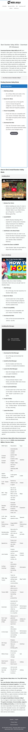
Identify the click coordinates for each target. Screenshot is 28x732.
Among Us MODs (11, 6)
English (16, 719)
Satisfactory (16, 8)
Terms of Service (14, 724)
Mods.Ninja (20, 729)
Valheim (11, 8)
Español (11, 719)
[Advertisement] (14, 25)
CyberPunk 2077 (22, 6)
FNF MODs (4, 6)
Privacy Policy (14, 722)
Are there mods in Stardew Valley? (12, 77)
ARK (17, 6)
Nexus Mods (14, 133)
